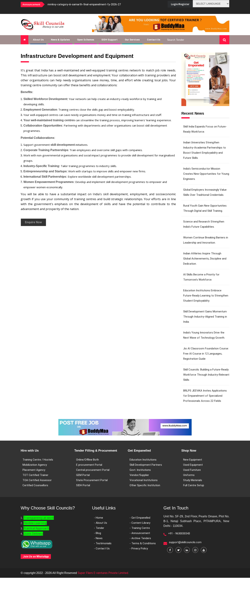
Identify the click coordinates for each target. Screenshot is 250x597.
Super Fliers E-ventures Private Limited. (103, 573)
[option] (94, 4)
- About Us (100, 522)
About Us (38, 39)
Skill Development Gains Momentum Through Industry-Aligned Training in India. (205, 316)
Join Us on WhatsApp (36, 556)
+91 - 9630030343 (179, 533)
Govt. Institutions (140, 470)
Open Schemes (85, 39)
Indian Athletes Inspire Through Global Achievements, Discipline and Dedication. (204, 258)
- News (98, 538)
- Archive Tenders (140, 538)
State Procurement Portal (92, 480)
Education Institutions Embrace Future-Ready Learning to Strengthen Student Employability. (205, 295)
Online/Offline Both (87, 459)
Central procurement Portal (92, 470)
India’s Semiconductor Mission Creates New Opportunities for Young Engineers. (206, 174)
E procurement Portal (89, 464)
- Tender (99, 528)
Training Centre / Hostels (38, 459)
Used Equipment (193, 464)
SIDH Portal (83, 485)
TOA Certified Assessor (37, 480)
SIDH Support (109, 39)
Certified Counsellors (35, 485)
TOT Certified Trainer (35, 475)
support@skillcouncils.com (185, 542)
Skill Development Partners (146, 464)
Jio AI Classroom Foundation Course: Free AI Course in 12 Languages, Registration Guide (206, 353)
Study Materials (192, 480)
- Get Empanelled (140, 517)
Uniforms (189, 475)
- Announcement (140, 533)
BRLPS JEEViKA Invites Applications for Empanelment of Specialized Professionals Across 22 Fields (205, 396)
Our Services (132, 39)
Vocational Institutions (144, 480)
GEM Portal (83, 475)
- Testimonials (102, 543)
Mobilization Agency (35, 464)
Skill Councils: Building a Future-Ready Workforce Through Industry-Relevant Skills (206, 374)
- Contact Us (102, 548)
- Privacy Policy (139, 548)
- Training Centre (140, 528)
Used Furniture (192, 470)
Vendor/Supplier (139, 475)
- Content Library (140, 522)
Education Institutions (143, 459)
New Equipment (192, 459)
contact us (153, 39)
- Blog (97, 533)
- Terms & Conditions (143, 543)
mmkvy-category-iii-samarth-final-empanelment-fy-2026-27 (84, 4)
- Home (98, 517)
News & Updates (60, 39)
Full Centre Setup (193, 485)
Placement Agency (34, 470)
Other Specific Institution (145, 485)
